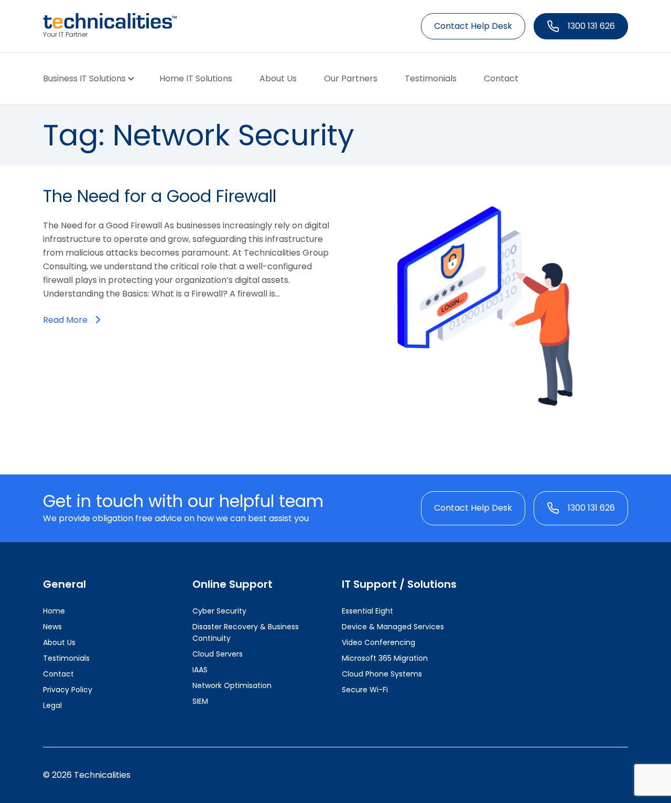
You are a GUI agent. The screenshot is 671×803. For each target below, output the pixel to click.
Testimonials (431, 78)
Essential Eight (367, 611)
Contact (501, 78)
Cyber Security (219, 611)
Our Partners (350, 78)
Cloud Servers (217, 654)
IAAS (200, 669)
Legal (52, 705)
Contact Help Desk (473, 26)
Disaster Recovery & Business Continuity (245, 632)
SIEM (200, 701)
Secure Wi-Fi (365, 689)
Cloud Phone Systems (382, 674)
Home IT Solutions (195, 78)
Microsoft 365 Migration (385, 658)
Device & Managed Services (393, 626)
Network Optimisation (232, 685)
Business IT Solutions (84, 78)
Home (54, 611)
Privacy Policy (67, 689)
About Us (278, 78)
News (52, 626)
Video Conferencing (378, 642)
